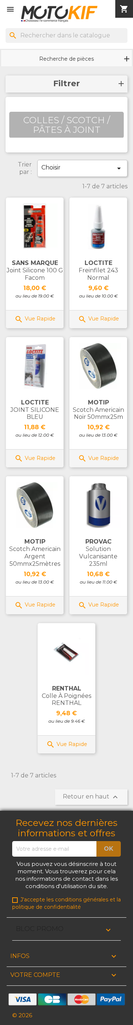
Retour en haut (91, 797)
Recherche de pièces (66, 59)
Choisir (82, 168)
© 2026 (22, 1015)
